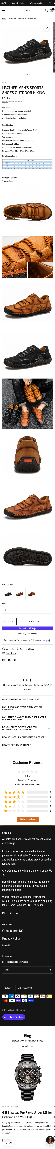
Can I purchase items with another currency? (22, 708)
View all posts (27, 1046)
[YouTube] (19, 913)
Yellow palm (31, 593)
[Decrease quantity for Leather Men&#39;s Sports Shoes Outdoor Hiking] (4, 621)
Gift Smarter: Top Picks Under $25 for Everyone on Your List (27, 1114)
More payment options (27, 633)
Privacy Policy (11, 938)
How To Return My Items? (16, 745)
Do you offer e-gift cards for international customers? (19, 728)
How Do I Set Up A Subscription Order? (24, 737)
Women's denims (30, 3)
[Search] (46, 10)
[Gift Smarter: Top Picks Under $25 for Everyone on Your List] (27, 1077)
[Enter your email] (50, 970)
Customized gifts (11, 3)
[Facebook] (5, 913)
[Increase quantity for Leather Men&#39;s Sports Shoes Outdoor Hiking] (12, 621)
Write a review (27, 819)
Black (8, 593)
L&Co (27, 10)
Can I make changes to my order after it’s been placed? (24, 718)
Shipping (5, 101)
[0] (51, 10)
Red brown (20, 593)
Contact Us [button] (6, 945)
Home (4, 18)
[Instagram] (12, 913)
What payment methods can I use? (21, 699)
